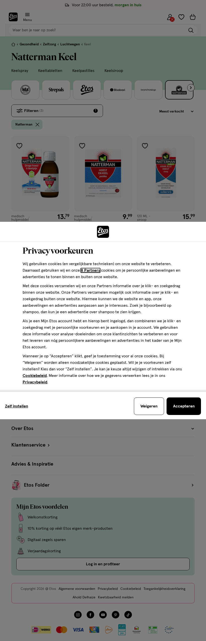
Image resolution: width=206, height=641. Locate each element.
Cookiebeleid (35, 376)
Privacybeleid (35, 382)
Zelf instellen (16, 406)
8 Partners (90, 270)
